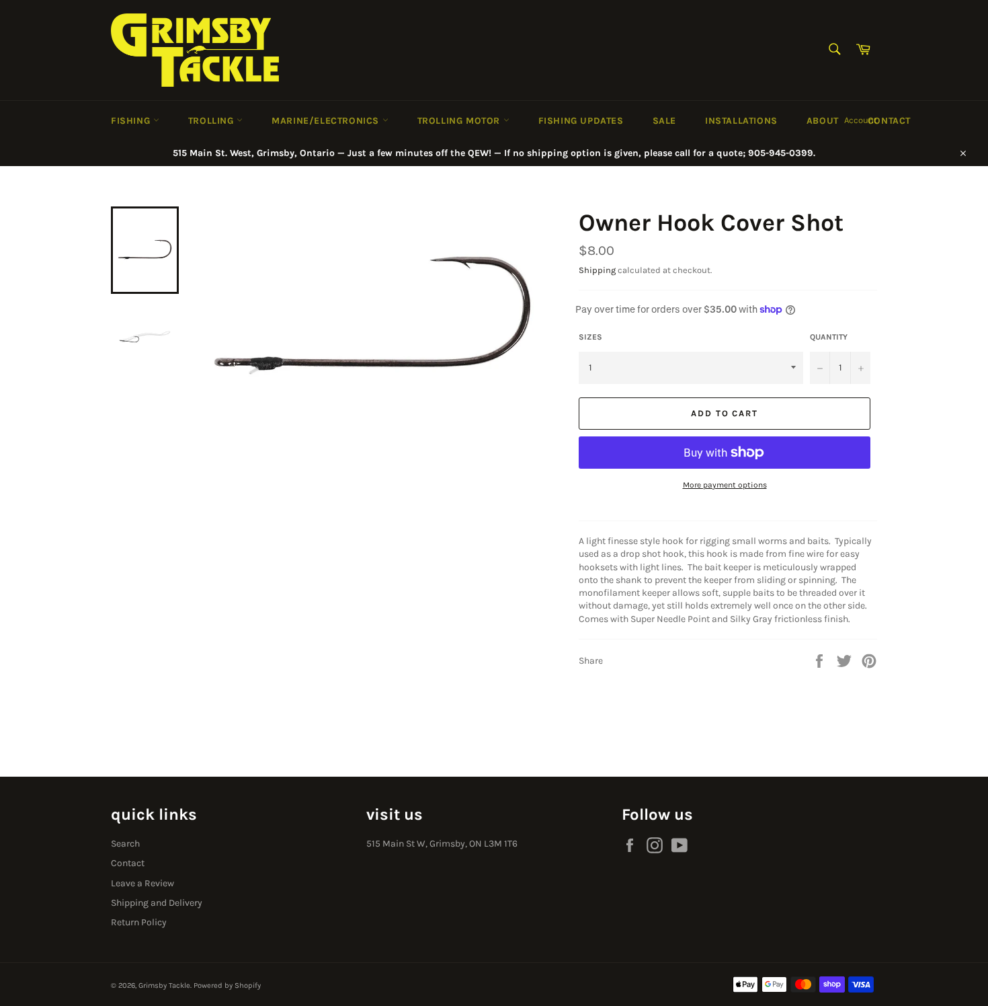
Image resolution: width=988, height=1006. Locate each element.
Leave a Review (142, 883)
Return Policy (139, 922)
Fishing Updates (581, 120)
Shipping (597, 270)
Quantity (829, 337)
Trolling (212, 120)
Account (860, 120)
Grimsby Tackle (164, 985)
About (823, 120)
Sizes (590, 337)
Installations (741, 120)
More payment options (725, 485)
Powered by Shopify (227, 985)
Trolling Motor (460, 120)
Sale (664, 120)
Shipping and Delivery (156, 902)
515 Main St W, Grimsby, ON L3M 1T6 (442, 843)
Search (125, 843)
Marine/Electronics (327, 120)
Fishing (132, 120)
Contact (889, 120)
